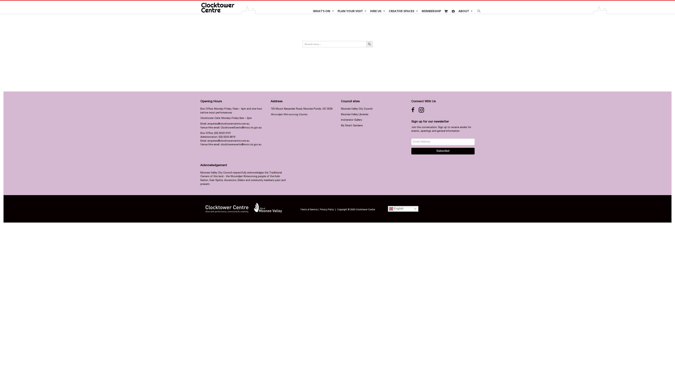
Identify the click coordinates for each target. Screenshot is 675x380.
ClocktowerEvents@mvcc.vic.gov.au (241, 128)
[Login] (453, 11)
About (463, 11)
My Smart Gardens (352, 126)
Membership (431, 11)
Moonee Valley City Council (356, 109)
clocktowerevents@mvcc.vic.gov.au (241, 145)
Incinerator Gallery (351, 120)
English (398, 208)
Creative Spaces (401, 11)
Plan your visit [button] (350, 11)
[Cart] (446, 11)
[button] (479, 12)
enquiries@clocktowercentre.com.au (228, 124)
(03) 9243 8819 (226, 137)
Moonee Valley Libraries (354, 114)
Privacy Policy (327, 210)
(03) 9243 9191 (222, 133)
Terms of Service (308, 210)
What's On (321, 11)
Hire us (375, 11)
